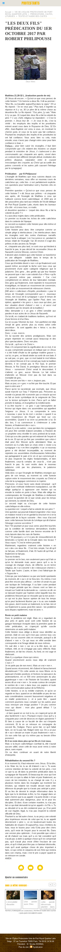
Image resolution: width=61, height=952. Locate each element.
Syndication (38, 947)
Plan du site (23, 947)
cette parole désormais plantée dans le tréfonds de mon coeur (48, 904)
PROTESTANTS (31, 3)
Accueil (8, 12)
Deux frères (30, 82)
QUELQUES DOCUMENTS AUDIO (31, 913)
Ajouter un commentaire (16, 877)
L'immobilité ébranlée (11, 903)
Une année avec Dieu (30, 902)
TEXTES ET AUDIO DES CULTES (32, 16)
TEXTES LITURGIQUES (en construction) (18, 910)
